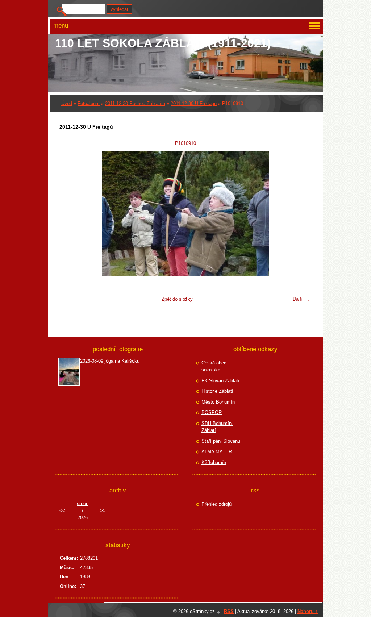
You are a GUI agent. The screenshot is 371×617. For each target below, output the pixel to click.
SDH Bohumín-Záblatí (217, 427)
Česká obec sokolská (213, 366)
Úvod (66, 103)
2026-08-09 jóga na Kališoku (109, 361)
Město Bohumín (218, 402)
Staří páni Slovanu (220, 441)
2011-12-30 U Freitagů (194, 103)
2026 (83, 517)
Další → (301, 299)
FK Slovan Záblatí (220, 380)
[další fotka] (301, 213)
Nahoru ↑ (307, 611)
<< (62, 510)
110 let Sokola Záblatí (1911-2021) (163, 43)
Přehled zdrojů (216, 504)
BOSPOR (211, 412)
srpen (82, 503)
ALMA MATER (216, 451)
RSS (229, 611)
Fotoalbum (89, 103)
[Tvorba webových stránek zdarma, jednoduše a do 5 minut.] (218, 612)
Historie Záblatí (217, 391)
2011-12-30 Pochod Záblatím (135, 103)
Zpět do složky (177, 299)
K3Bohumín (213, 462)
